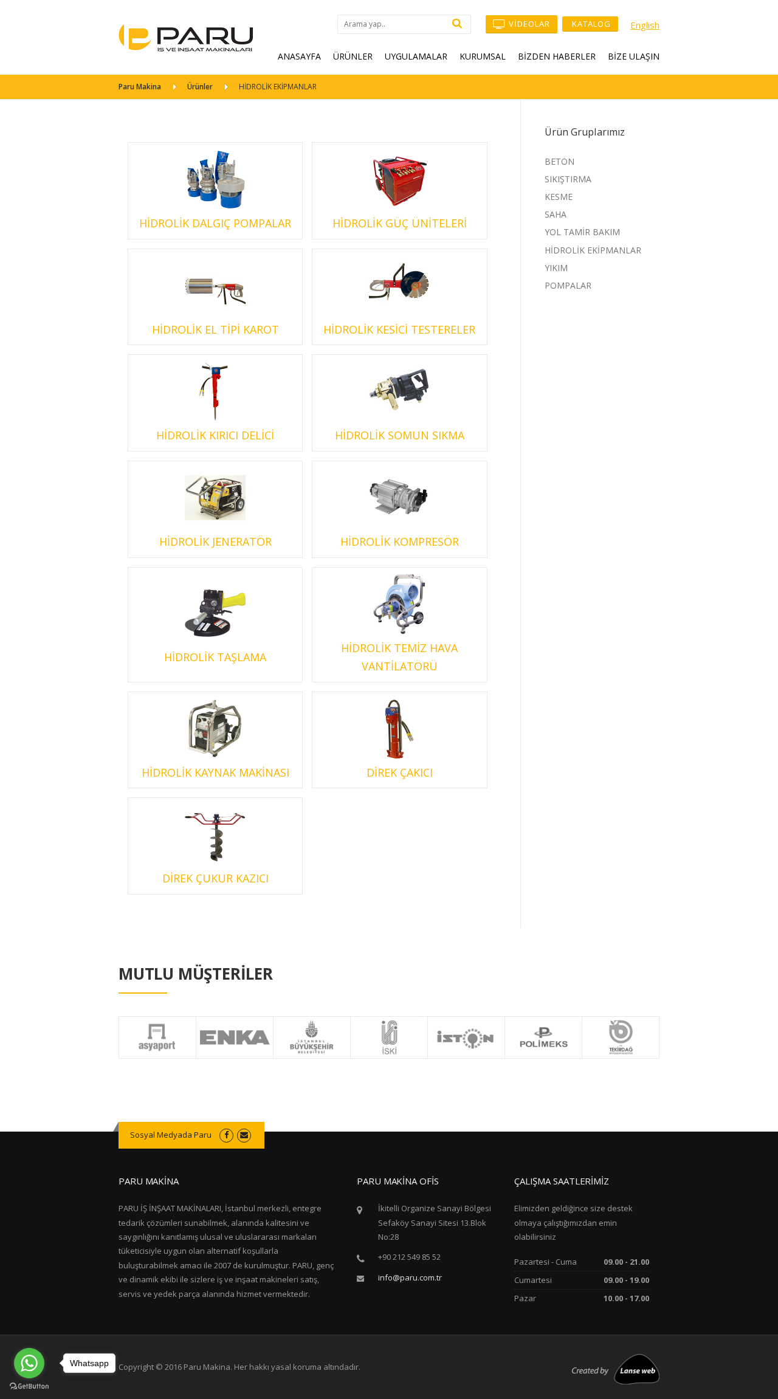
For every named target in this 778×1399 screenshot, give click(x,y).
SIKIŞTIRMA (568, 179)
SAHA (555, 214)
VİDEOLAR (528, 23)
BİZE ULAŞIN (633, 56)
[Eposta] (244, 1134)
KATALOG (590, 23)
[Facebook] (226, 1134)
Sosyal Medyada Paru (171, 1134)
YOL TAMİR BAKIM (582, 232)
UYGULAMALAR (416, 56)
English (644, 25)
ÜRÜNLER (353, 56)
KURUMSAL (483, 56)
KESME (559, 196)
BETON (559, 161)
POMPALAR (568, 285)
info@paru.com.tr (410, 1277)
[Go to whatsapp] (29, 1363)
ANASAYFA (299, 56)
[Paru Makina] (186, 37)
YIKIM (556, 267)
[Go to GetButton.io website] (29, 1386)
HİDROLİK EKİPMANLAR (593, 250)
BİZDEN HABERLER (557, 56)
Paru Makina (140, 86)
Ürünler (200, 86)
